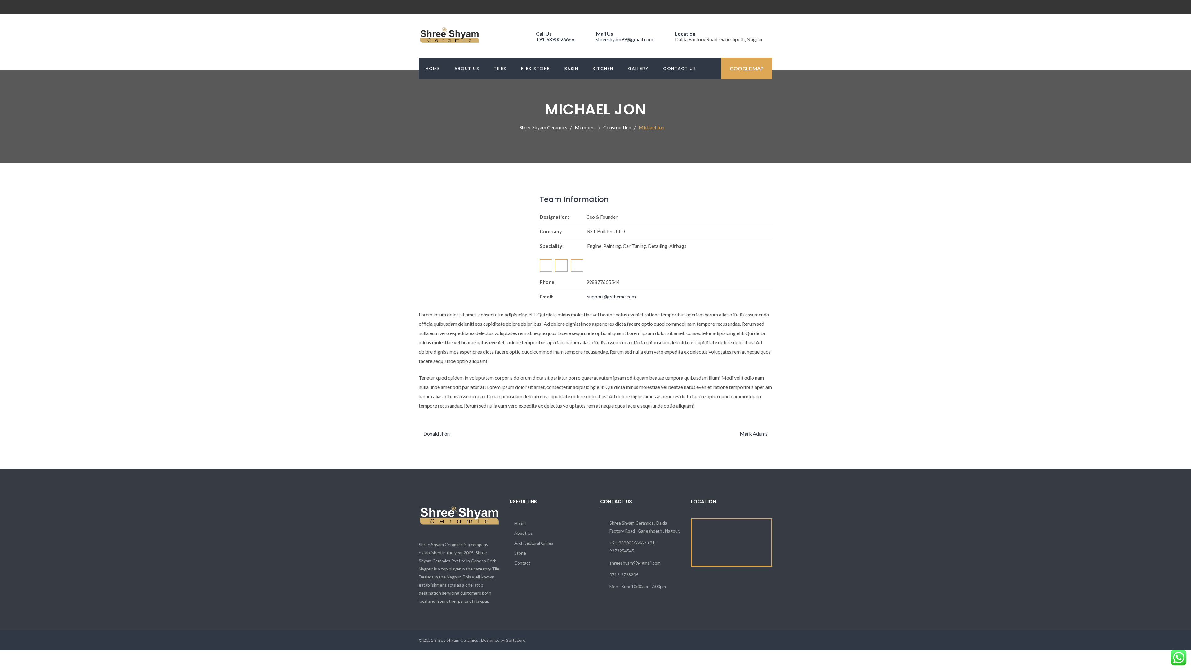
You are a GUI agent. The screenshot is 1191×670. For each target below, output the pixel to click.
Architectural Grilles (533, 543)
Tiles (500, 68)
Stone (520, 553)
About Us (466, 68)
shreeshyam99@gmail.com (624, 39)
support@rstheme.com (611, 296)
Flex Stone (535, 68)
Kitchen (603, 68)
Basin (571, 68)
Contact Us (679, 68)
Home (433, 68)
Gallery (638, 68)
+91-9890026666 (555, 39)
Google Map (747, 68)
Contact (522, 562)
